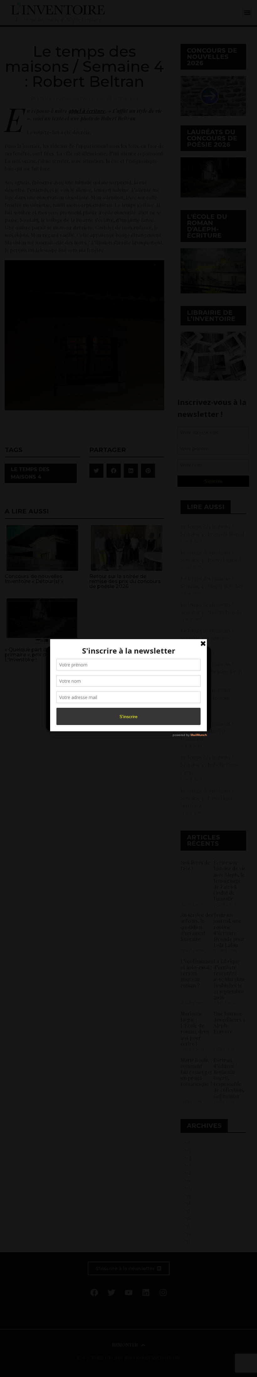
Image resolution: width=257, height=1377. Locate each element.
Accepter (76, 708)
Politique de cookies (125, 722)
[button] (201, 655)
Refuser (127, 708)
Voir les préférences (179, 708)
